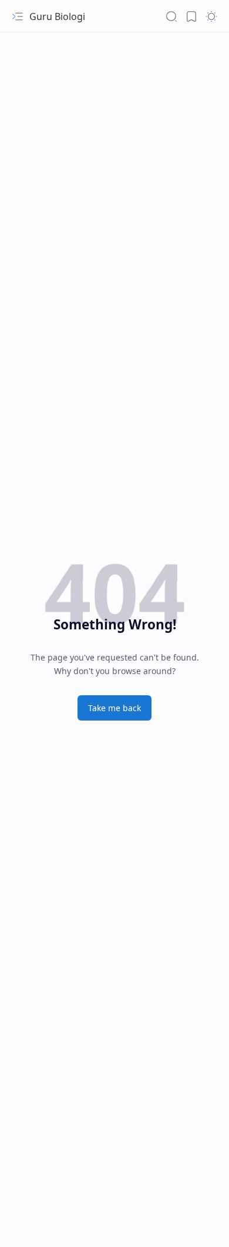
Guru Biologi (57, 16)
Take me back (114, 707)
